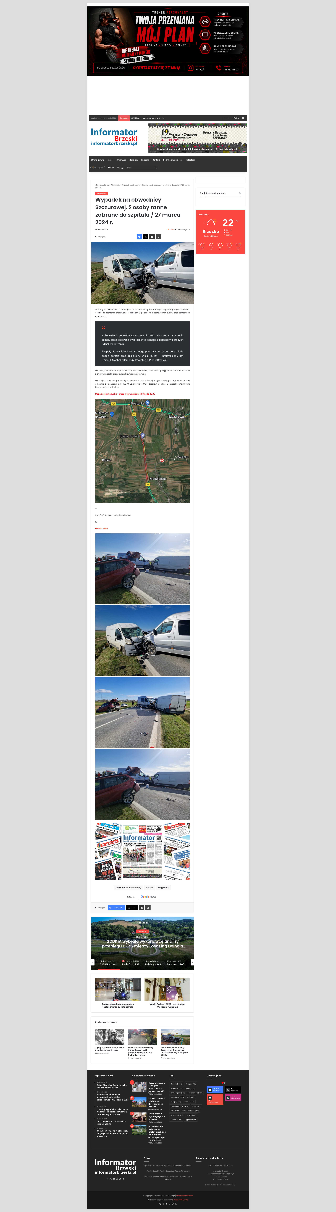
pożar (196, 1106)
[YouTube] (114, 1178)
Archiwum (121, 160)
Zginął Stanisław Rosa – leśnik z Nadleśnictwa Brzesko (109, 1048)
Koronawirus (195, 1093)
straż (150, 887)
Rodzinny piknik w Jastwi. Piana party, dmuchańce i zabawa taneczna (142, 944)
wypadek (164, 887)
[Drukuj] (158, 236)
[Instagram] (117, 1178)
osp (191, 1097)
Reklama (145, 160)
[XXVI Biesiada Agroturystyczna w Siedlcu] (139, 1117)
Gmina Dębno (178, 1093)
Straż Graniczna (190, 1111)
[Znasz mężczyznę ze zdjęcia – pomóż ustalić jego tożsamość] (139, 1087)
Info (109, 160)
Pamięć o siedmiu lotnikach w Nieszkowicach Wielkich (156, 1102)
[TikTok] (120, 1178)
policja (176, 1102)
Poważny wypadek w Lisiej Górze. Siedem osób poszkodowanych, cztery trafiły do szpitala (140, 1051)
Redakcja (134, 160)
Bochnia (176, 1084)
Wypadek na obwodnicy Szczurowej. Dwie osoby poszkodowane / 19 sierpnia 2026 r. (174, 1051)
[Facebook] (139, 236)
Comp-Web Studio (181, 1200)
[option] (142, 943)
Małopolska (177, 1097)
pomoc (189, 1102)
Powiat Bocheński (179, 1106)
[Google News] (148, 897)
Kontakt (156, 160)
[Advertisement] (168, 95)
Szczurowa (177, 1115)
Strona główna (97, 160)
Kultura (142, 931)
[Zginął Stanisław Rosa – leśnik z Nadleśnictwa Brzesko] (109, 1037)
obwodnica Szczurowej (129, 887)
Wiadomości (115, 185)
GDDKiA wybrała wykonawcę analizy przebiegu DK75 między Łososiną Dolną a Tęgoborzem (157, 1133)
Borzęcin (191, 1084)
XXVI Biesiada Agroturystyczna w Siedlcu (156, 1116)
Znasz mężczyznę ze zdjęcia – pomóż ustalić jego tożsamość (156, 1087)
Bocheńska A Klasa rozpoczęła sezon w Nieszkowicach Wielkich (157, 118)
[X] (145, 236)
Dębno (190, 1088)
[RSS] (123, 1178)
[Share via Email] (152, 236)
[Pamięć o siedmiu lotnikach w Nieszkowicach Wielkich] (139, 1102)
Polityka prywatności (172, 160)
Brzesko (176, 1088)
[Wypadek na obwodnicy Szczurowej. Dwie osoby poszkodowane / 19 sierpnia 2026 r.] (175, 1037)
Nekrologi (190, 160)
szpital (191, 1115)
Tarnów (176, 1120)
